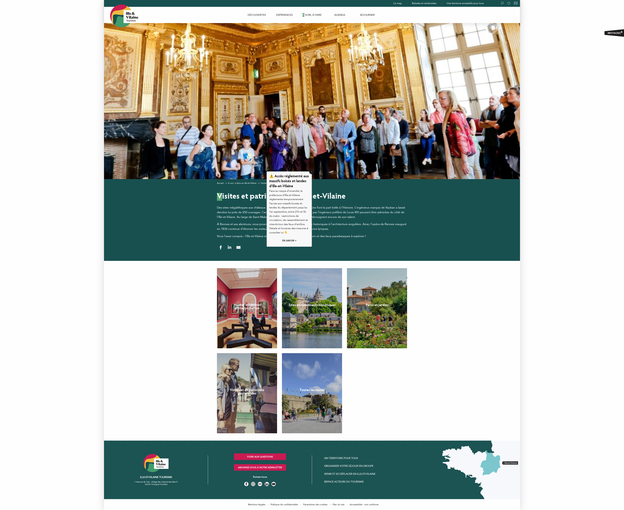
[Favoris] (509, 3)
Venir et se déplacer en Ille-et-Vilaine (349, 474)
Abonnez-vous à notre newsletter (260, 467)
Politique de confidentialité (284, 504)
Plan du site (338, 504)
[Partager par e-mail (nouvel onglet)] (238, 247)
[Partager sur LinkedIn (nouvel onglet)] (229, 247)
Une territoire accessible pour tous (465, 3)
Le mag (397, 3)
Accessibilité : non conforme (364, 504)
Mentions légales (256, 504)
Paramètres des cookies (315, 504)
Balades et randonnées (424, 3)
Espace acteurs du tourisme (344, 482)
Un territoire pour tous (341, 458)
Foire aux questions (260, 456)
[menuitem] (257, 14)
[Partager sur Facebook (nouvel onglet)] (220, 247)
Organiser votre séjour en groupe (348, 466)
